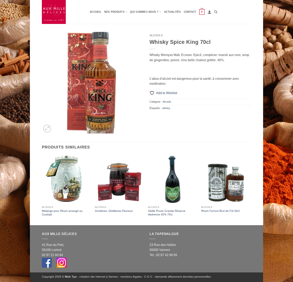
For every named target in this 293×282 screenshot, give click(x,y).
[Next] (250, 189)
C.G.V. (148, 276)
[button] (202, 12)
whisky (166, 108)
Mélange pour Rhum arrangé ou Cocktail (62, 212)
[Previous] (42, 189)
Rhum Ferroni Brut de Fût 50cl (220, 210)
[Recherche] (215, 12)
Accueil (95, 11)
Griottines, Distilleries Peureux (114, 210)
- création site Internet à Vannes (97, 276)
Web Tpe (71, 276)
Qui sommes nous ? (144, 11)
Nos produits (114, 11)
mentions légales (131, 276)
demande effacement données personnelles (183, 276)
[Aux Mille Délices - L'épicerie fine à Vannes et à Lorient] (63, 12)
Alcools (156, 35)
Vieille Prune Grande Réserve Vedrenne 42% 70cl (166, 212)
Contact (190, 11)
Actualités (172, 11)
